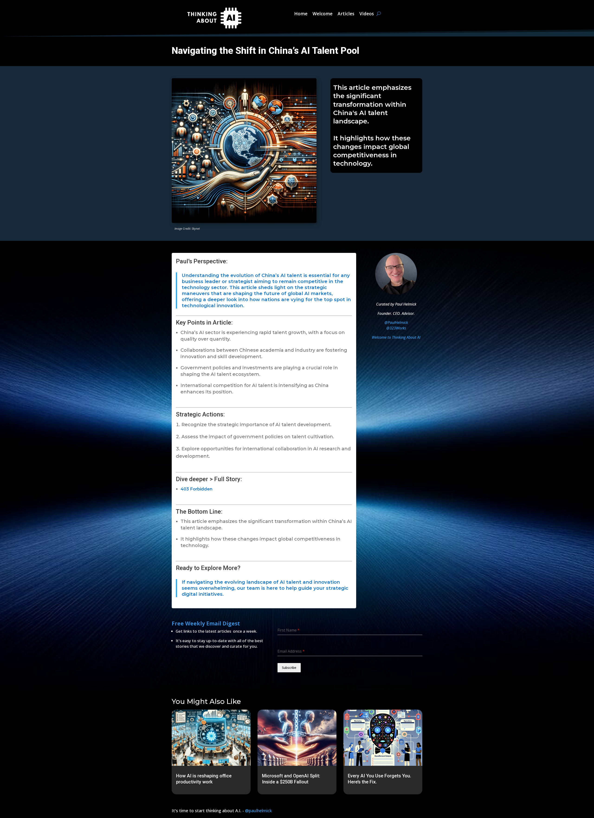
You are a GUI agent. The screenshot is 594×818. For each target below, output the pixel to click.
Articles (346, 14)
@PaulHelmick (396, 322)
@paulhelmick (258, 810)
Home (300, 14)
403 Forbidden (197, 489)
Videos (366, 14)
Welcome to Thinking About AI (396, 337)
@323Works (396, 328)
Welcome (323, 14)
